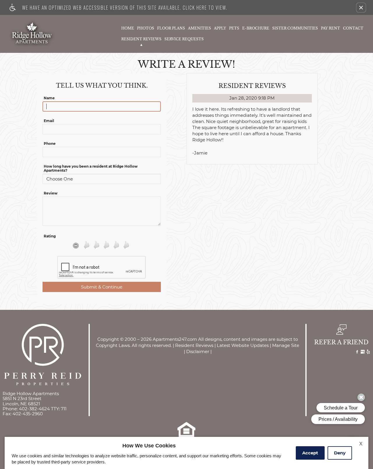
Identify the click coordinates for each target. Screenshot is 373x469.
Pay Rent (330, 28)
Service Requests (184, 39)
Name (49, 98)
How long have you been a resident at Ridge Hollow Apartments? (91, 168)
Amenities (199, 28)
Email (49, 121)
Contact (353, 28)
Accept (310, 453)
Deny (340, 453)
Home (127, 28)
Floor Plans (171, 28)
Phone (50, 144)
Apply (220, 28)
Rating (50, 236)
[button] (361, 7)
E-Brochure (255, 28)
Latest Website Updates (243, 345)
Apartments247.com (175, 339)
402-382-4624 (42, 408)
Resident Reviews (141, 39)
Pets (234, 28)
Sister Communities (295, 28)
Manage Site (285, 345)
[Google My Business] (362, 352)
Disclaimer (197, 351)
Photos (145, 28)
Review (50, 193)
